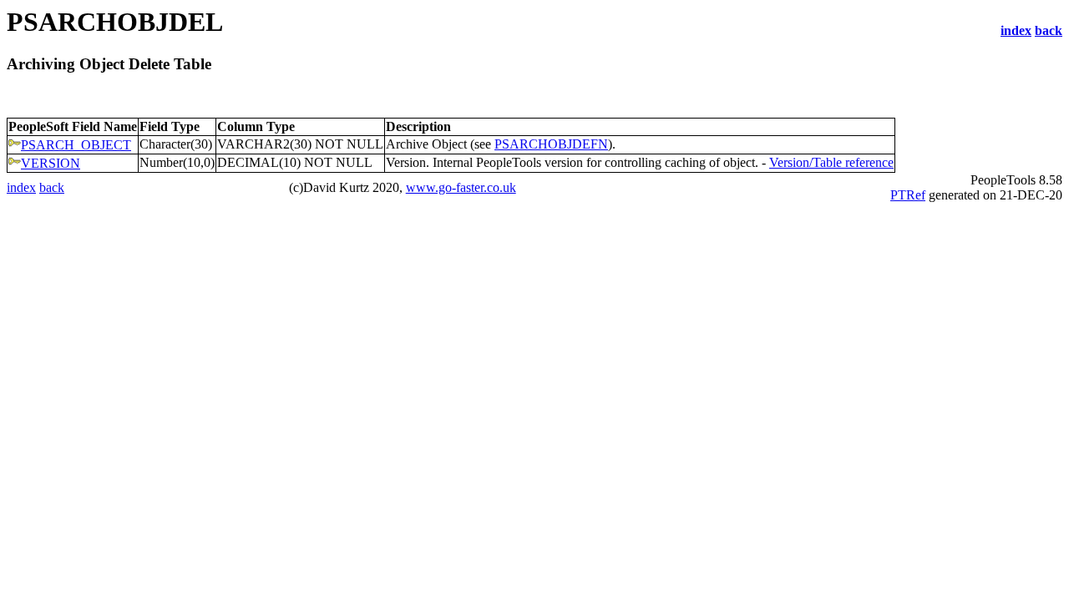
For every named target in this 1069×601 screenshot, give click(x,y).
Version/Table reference (831, 162)
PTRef (907, 195)
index (1016, 30)
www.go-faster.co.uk (461, 187)
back (1048, 30)
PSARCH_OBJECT (76, 145)
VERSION (50, 163)
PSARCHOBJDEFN (551, 144)
